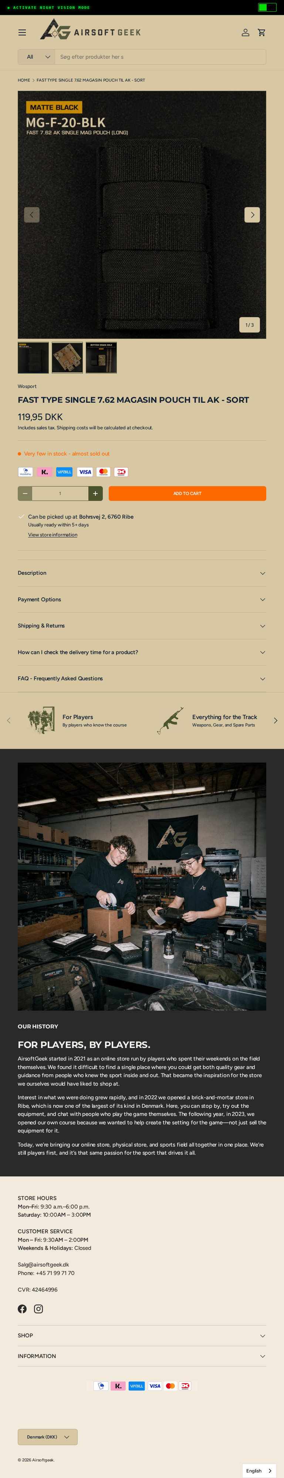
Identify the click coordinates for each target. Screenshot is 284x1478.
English (253, 1471)
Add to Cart (187, 493)
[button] (262, 32)
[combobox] (142, 56)
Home (24, 80)
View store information (52, 534)
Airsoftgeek (43, 1459)
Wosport (27, 386)
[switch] (267, 7)
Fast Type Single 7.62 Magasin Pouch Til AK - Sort (91, 80)
